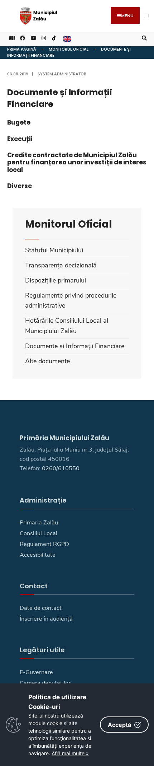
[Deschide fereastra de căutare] (143, 38)
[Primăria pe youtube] (32, 38)
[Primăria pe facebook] (21, 38)
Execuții (20, 139)
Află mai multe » (70, 753)
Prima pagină (21, 49)
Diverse (19, 186)
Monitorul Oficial (68, 49)
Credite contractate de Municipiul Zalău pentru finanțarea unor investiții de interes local (76, 162)
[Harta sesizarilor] (10, 38)
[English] (66, 38)
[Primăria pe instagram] (43, 38)
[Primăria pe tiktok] (54, 38)
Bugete (18, 122)
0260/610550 (61, 468)
